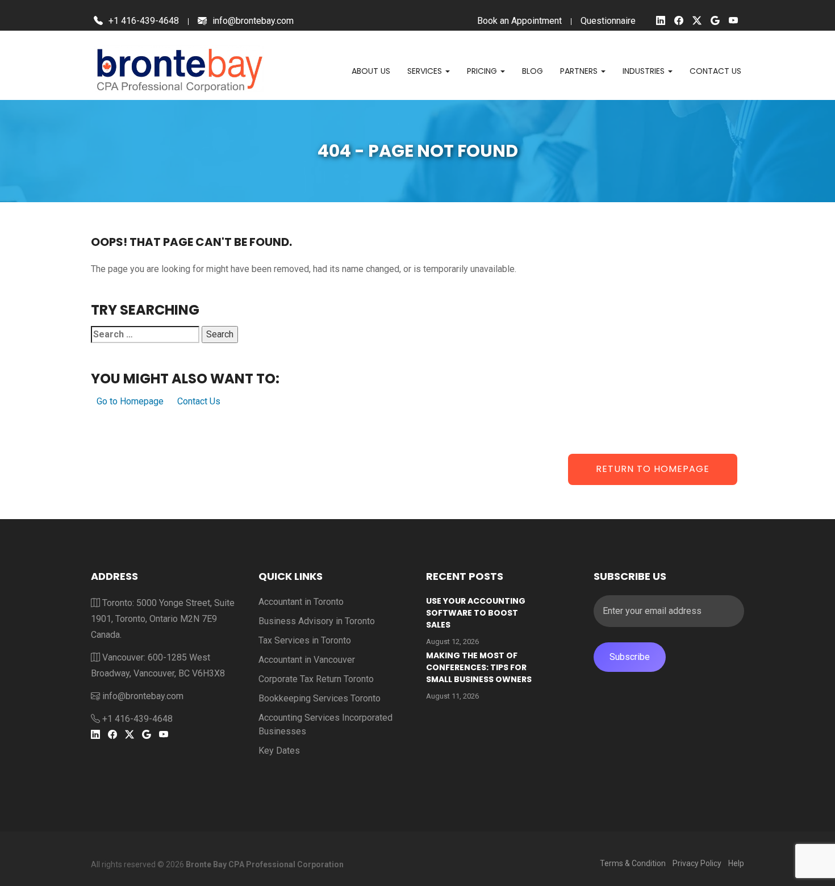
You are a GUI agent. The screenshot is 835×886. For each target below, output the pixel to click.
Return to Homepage (652, 468)
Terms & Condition (633, 863)
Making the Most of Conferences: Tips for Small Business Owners (479, 667)
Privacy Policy (697, 863)
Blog (532, 71)
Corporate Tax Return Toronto (316, 679)
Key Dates (279, 750)
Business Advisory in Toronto (316, 621)
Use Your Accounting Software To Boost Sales (475, 612)
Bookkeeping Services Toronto (319, 698)
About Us (371, 71)
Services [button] (425, 71)
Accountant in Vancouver (306, 659)
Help (736, 863)
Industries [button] (645, 71)
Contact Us (198, 401)
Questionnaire (608, 20)
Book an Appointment (519, 20)
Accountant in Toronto (301, 601)
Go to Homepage (130, 401)
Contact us (715, 71)
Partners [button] (580, 71)
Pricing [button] (483, 71)
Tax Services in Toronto (304, 640)
